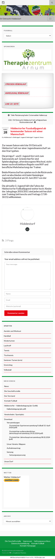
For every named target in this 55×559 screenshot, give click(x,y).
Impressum (27, 541)
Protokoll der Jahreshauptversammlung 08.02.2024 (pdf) (29, 438)
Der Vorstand (9, 396)
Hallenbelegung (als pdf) (16, 409)
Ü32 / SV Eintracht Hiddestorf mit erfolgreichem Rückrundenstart (27, 121)
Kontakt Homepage (27, 546)
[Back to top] (49, 553)
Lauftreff (7, 345)
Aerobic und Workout (12, 331)
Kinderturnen (9, 341)
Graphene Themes (19, 553)
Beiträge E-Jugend (19, 137)
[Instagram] (3, 2)
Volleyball (7, 370)
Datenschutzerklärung (20, 543)
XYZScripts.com (40, 557)
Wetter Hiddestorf (12, 477)
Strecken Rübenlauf (15, 84)
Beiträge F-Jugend (32, 137)
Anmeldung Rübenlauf (17, 93)
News (42, 137)
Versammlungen (13, 422)
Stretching (8, 365)
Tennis (6, 350)
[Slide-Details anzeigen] (27, 59)
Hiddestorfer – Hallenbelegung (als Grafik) (21, 406)
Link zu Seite (12, 104)
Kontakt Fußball (10, 401)
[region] (27, 59)
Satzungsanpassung (17, 455)
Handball (7, 336)
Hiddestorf (8, 137)
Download (8, 419)
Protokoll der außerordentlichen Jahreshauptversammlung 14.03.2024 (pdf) (26, 432)
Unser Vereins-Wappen (15, 444)
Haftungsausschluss (42, 541)
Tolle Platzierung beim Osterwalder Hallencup (28, 115)
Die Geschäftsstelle (12, 391)
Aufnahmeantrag (13, 448)
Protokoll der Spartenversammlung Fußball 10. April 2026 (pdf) (29, 426)
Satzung (9, 452)
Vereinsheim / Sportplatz (14, 414)
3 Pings (9, 240)
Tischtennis (8, 355)
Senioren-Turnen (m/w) (13, 360)
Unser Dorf (8, 461)
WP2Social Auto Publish (17, 557)
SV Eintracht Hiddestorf (10, 18)
